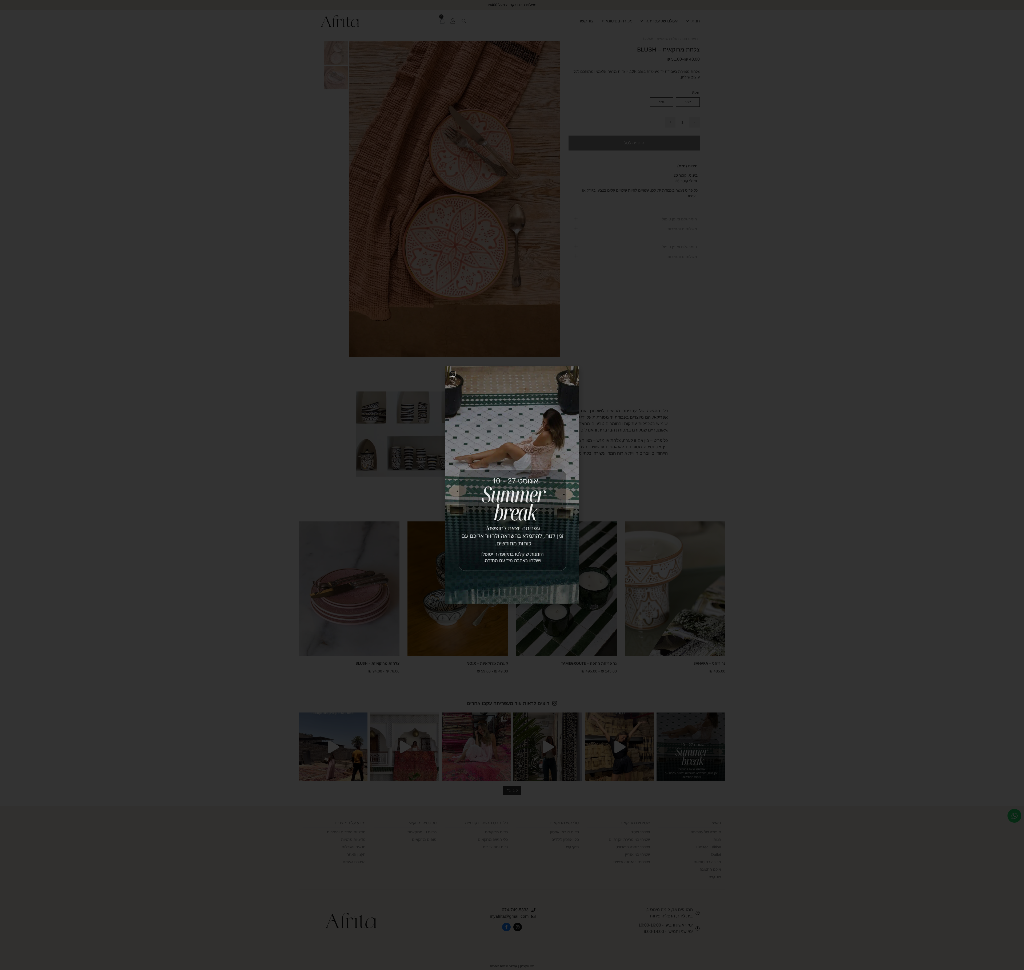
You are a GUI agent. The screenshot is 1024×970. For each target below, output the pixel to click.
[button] (453, 374)
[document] (512, 485)
